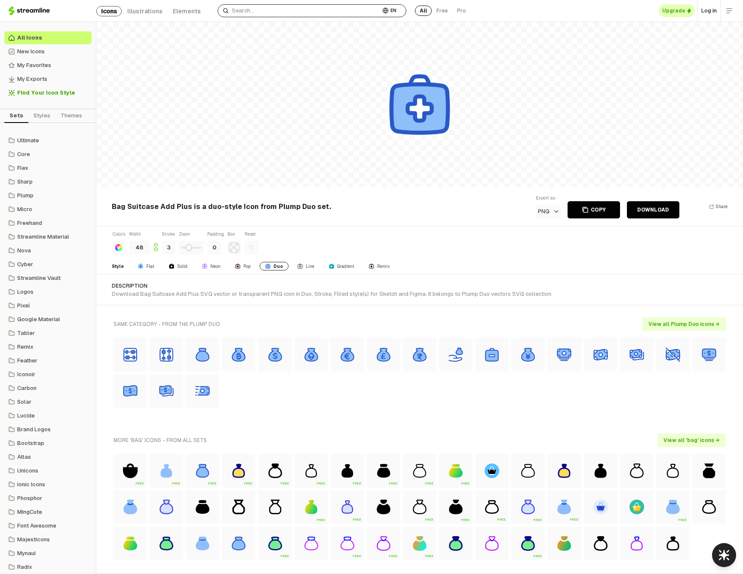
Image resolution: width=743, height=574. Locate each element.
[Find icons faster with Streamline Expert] (724, 555)
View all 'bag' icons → (691, 440)
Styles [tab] (42, 115)
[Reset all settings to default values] (251, 248)
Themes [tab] (71, 115)
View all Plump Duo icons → (684, 324)
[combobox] (299, 11)
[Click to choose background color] (234, 248)
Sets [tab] (16, 115)
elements (187, 11)
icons (109, 11)
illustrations (145, 11)
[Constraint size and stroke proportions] (155, 243)
